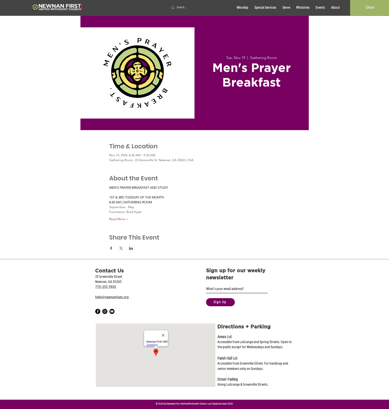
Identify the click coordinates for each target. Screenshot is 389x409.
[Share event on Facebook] (111, 248)
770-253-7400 (105, 287)
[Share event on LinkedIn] (131, 248)
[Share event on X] (121, 248)
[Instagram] (104, 311)
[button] (242, 8)
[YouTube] (111, 311)
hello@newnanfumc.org (112, 297)
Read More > (118, 219)
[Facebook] (97, 311)
